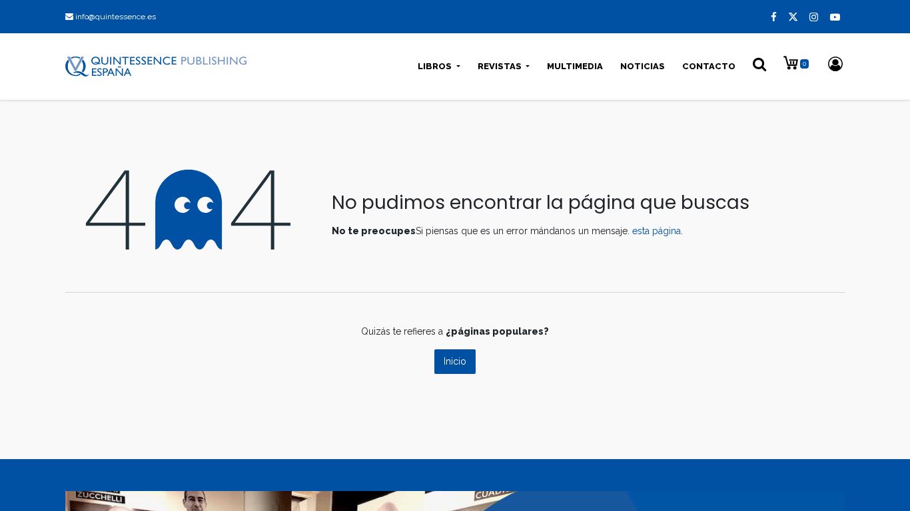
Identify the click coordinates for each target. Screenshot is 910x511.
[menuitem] (575, 66)
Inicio (455, 361)
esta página (656, 231)
